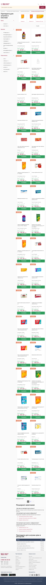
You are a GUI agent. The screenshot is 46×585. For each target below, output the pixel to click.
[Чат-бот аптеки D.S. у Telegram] (37, 575)
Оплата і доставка (32, 566)
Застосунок (31, 563)
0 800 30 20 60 (5, 559)
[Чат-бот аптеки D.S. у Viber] (39, 575)
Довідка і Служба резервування (34, 562)
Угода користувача (19, 568)
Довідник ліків (31, 569)
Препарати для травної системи (13, 11)
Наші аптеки (31, 559)
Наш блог (30, 556)
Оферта (17, 569)
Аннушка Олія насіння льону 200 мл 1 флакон (27, 518)
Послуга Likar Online (32, 568)
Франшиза (17, 560)
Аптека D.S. (3, 11)
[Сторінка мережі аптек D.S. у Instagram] (32, 575)
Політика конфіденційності (20, 566)
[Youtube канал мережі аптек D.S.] (34, 575)
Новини (17, 559)
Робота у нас (18, 562)
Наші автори (18, 563)
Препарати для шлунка (25, 11)
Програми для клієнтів (33, 560)
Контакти (17, 565)
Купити (24, 52)
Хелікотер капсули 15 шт (23, 527)
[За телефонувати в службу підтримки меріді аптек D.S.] (38, 4)
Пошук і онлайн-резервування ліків (35, 557)
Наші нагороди (18, 557)
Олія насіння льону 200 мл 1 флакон (26, 516)
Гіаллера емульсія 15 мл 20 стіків (25, 531)
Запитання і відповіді (32, 565)
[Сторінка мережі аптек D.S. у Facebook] (30, 575)
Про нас (17, 556)
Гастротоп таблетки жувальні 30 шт (25, 529)
